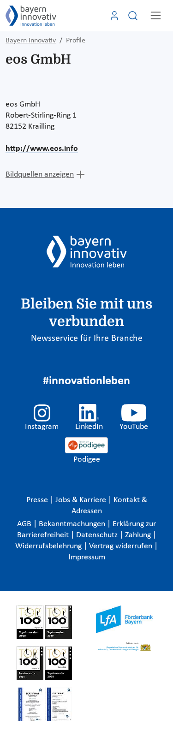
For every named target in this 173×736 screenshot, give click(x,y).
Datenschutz (97, 535)
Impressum (86, 557)
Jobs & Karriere (81, 500)
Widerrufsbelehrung (49, 546)
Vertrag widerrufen (121, 546)
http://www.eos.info (42, 148)
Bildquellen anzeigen (40, 174)
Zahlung (139, 535)
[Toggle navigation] (155, 15)
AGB (25, 524)
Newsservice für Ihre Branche (87, 338)
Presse (38, 500)
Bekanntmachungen (73, 524)
